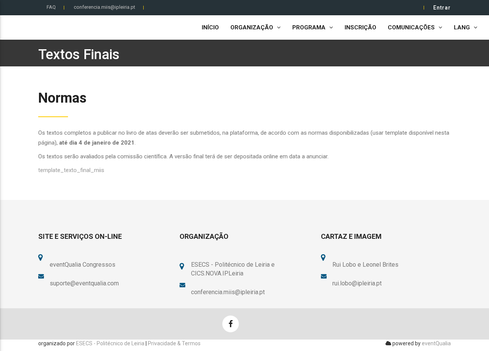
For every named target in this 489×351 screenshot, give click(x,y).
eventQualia (436, 343)
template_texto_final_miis (71, 170)
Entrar (442, 8)
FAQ (51, 7)
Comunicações (411, 27)
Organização (251, 27)
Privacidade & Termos (174, 343)
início (210, 27)
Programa (308, 27)
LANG (462, 27)
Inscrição (360, 27)
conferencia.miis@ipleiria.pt (104, 7)
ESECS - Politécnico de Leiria (110, 343)
